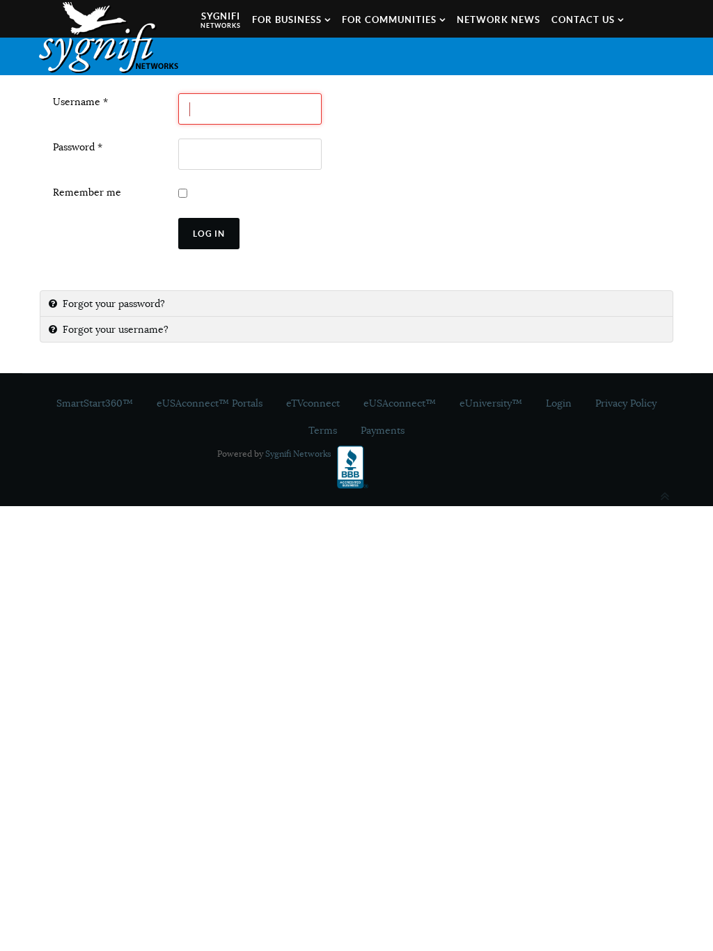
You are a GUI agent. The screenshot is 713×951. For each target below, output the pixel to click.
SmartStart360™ (94, 403)
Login (559, 403)
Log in (209, 233)
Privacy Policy (626, 403)
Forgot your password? (112, 303)
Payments (383, 430)
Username (80, 101)
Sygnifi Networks (298, 453)
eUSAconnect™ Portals (210, 403)
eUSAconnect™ (399, 403)
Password (77, 147)
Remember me (87, 192)
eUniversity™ (491, 403)
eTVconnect (313, 403)
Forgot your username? (114, 329)
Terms (322, 430)
